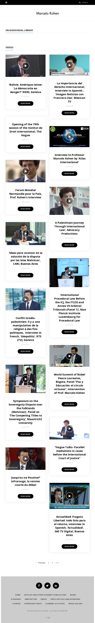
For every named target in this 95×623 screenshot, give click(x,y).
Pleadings (16, 599)
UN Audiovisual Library (19, 30)
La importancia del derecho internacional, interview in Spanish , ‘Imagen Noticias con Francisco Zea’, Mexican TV (69, 92)
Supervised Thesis (33, 603)
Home (18, 595)
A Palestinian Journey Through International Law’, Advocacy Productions (69, 228)
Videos (9, 47)
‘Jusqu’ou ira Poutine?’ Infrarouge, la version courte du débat (25, 481)
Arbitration (31, 599)
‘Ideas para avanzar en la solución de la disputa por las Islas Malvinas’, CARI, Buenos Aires (25, 258)
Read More (25, 103)
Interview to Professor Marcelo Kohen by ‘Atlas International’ (69, 158)
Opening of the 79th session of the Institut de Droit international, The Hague (25, 129)
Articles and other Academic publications (45, 595)
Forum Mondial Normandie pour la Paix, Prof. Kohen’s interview (25, 193)
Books (73, 595)
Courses (16, 603)
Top (48, 618)
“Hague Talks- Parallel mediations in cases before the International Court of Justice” (69, 452)
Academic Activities (55, 603)
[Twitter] (47, 586)
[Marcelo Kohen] (47, 13)
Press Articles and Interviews (65, 599)
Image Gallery (76, 603)
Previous (41, 563)
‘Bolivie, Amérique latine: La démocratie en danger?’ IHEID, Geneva (25, 88)
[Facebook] (39, 586)
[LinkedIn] (56, 586)
